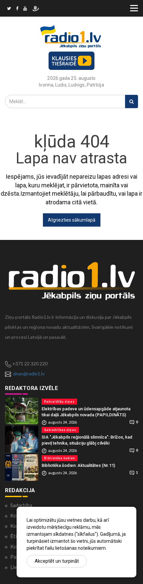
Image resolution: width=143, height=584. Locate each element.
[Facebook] (17, 9)
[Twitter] (9, 9)
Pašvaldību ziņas (59, 401)
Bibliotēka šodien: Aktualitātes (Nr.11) (78, 465)
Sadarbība (21, 505)
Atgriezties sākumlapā (71, 220)
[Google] (25, 9)
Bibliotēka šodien (59, 458)
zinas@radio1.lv (29, 373)
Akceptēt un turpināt (57, 561)
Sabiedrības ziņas (60, 430)
